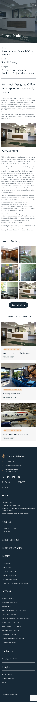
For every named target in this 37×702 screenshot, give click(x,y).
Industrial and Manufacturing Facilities (15, 514)
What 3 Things (7, 674)
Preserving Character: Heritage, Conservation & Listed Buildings (18, 509)
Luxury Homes (7, 502)
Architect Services (8, 598)
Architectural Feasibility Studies (13, 638)
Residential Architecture (10, 630)
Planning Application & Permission (14, 610)
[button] (6, 521)
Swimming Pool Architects (11, 626)
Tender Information (9, 634)
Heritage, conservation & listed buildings (16, 618)
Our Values (6, 532)
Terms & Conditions (9, 571)
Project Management (12, 390)
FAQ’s (4, 682)
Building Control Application (12, 622)
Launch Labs (14, 694)
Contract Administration (10, 642)
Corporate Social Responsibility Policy (15, 583)
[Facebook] (8, 477)
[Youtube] (19, 477)
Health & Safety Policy (9, 575)
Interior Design (7, 606)
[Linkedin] (13, 477)
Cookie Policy (6, 567)
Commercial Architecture (11, 505)
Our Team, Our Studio (9, 528)
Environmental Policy (9, 579)
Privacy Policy (7, 563)
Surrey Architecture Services (23, 230)
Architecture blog (8, 678)
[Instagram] (3, 477)
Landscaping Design (9, 614)
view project (8, 357)
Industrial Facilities (12, 349)
